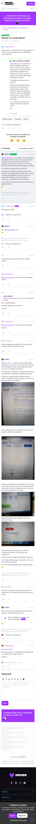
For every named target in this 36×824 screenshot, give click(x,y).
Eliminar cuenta (7, 119)
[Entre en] (3, 8)
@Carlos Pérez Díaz (8, 277)
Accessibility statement (27, 763)
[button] (2, 4)
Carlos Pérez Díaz (9, 255)
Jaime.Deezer (8, 274)
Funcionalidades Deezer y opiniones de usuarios (15, 28)
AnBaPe (6, 154)
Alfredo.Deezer (9, 646)
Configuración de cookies (10, 763)
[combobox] (18, 8)
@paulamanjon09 (15, 63)
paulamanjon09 (9, 47)
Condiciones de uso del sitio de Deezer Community (18, 761)
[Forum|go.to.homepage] (9, 3)
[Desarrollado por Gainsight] (18, 757)
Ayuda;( (26, 119)
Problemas (17, 119)
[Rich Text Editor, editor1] (18, 690)
